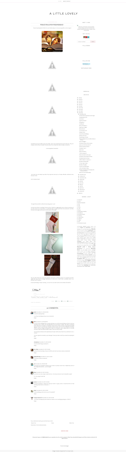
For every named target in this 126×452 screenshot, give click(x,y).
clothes (88, 231)
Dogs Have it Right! (83, 127)
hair (80, 238)
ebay (84, 234)
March (81, 187)
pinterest (85, 253)
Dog (95, 232)
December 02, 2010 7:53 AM (46, 356)
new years (82, 249)
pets (87, 252)
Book (85, 229)
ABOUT (64, 1)
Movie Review (82, 128)
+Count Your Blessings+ (84, 166)
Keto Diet (81, 243)
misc (89, 247)
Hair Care (83, 238)
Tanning (78, 261)
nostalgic (94, 249)
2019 (80, 97)
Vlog (92, 263)
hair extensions (88, 238)
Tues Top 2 (91, 262)
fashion (85, 235)
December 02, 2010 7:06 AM (44, 349)
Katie (35, 390)
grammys (91, 237)
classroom (81, 231)
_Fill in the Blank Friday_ (84, 168)
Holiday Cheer (82, 132)
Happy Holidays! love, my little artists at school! (87, 139)
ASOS (79, 201)
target (81, 261)
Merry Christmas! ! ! (83, 125)
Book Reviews (89, 229)
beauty (78, 229)
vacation (81, 263)
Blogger (67, 445)
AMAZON (80, 199)
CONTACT (68, 1)
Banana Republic (81, 202)
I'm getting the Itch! (83, 117)
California (82, 230)
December (82, 114)
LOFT (79, 208)
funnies (85, 236)
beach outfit (93, 227)
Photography (80, 253)
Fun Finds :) (81, 119)
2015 (80, 104)
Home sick (81, 149)
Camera (86, 230)
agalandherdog (37, 356)
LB (34, 363)
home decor (89, 241)
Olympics (88, 251)
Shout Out (89, 257)
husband (86, 242)
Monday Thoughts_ (83, 164)
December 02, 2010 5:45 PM (48, 397)
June (81, 182)
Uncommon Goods (82, 223)
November (82, 174)
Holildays (79, 241)
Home (52, 423)
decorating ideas (80, 232)
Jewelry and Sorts (82, 135)
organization (93, 251)
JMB (35, 321)
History (85, 240)
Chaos (95, 230)
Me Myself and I (86, 246)
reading (94, 254)
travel (88, 262)
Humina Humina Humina (84, 146)
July (80, 181)
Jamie (35, 312)
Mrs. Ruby (36, 349)
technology (92, 261)
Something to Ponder (83, 137)
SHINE (78, 257)
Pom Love (93, 253)
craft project (92, 231)
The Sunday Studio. (69, 451)
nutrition (82, 251)
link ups (93, 243)
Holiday (89, 240)
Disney (91, 232)
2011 (80, 111)
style (86, 258)
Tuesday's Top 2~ (82, 148)
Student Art (81, 258)
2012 (80, 109)
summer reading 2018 (91, 258)
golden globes (86, 237)
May (80, 184)
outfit (78, 252)
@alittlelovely (86, 91)
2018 (80, 99)
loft (79, 245)
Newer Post (33, 423)
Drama (82, 234)
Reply (35, 317)
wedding (86, 265)
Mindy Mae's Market (82, 211)
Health (82, 240)
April (81, 186)
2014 (80, 106)
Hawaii (78, 240)
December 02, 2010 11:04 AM (43, 382)
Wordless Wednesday (83, 161)
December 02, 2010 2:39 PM (42, 390)
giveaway (81, 237)
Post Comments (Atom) (41, 425)
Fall (88, 234)
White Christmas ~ (83, 151)
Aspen (81, 227)
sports (94, 257)
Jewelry (78, 243)
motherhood (88, 248)
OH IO (85, 251)
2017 (80, 101)
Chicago (78, 231)
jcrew (95, 242)
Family (91, 234)
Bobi (83, 229)
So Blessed (81, 124)
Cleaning (85, 231)
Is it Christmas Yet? (83, 130)
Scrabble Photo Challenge (90, 255)
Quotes (90, 254)
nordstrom (89, 249)
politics (89, 253)
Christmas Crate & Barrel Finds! (85, 156)
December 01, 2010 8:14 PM (42, 312)
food (79, 236)
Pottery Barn (80, 217)
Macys (79, 210)
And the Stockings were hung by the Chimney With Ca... (86, 170)
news (86, 249)
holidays (93, 240)
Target (79, 220)
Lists (78, 245)
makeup (87, 245)
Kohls (79, 207)
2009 (80, 193)
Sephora (80, 218)
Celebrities (90, 230)
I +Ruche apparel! (83, 153)
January (81, 191)
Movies (93, 248)
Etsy (79, 204)
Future (88, 236)
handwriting (93, 238)
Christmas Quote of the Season (85, 143)
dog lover (78, 234)
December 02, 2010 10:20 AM (42, 372)
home (84, 241)
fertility (88, 235)
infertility (89, 242)
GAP (79, 205)
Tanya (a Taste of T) (38, 397)
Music (78, 250)
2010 (80, 112)
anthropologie (79, 226)
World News (79, 266)
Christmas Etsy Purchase (84, 158)
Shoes (81, 257)
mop (84, 248)
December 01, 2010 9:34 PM (45, 342)
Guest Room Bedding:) (84, 133)
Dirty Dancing (87, 232)
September (82, 177)
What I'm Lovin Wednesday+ (85, 172)
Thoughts (84, 262)
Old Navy (80, 215)
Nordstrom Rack (81, 214)
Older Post (71, 423)
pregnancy (79, 254)
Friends (82, 236)
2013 (80, 107)
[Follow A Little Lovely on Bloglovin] (86, 64)
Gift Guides (92, 236)
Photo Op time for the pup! (85, 154)
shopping (84, 257)
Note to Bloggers (82, 141)
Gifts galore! (81, 122)
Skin (92, 257)
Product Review (84, 254)
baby (85, 227)
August (81, 179)
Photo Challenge (91, 252)
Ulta (79, 221)
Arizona (78, 227)
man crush (91, 245)
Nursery (78, 251)
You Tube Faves (86, 266)
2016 (80, 102)
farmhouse (81, 235)
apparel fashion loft (91, 226)
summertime (79, 260)
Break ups (79, 230)
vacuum (84, 263)
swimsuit (83, 260)
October (81, 176)
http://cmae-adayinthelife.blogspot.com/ (76, 437)
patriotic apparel (83, 252)
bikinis (81, 229)
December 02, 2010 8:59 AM (41, 363)
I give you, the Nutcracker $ (85, 144)
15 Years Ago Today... (83, 163)
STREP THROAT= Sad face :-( (85, 159)
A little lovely (64, 13)
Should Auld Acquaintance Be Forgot (87, 115)
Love (85, 245)
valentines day (88, 263)
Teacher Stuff (86, 261)
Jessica (35, 382)
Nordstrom (80, 212)
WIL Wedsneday (37, 302)
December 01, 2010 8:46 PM (42, 321)
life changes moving (87, 243)
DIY (93, 232)
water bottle (81, 265)
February (81, 189)
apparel (84, 226)
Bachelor (88, 227)
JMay (35, 372)
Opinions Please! (82, 120)
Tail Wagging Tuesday (90, 260)
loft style (81, 245)
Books (94, 229)
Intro (92, 242)
